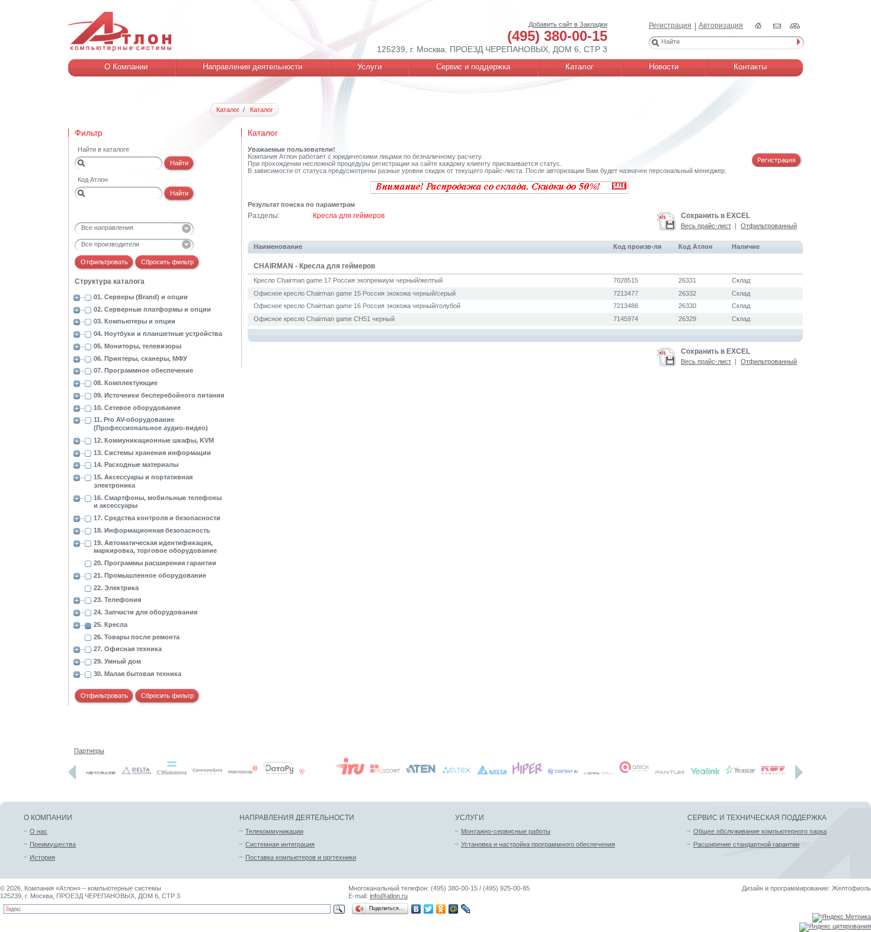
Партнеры (89, 750)
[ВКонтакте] (416, 909)
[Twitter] (428, 909)
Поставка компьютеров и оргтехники (300, 857)
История (42, 857)
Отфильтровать (104, 261)
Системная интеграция (280, 844)
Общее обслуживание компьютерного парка (760, 831)
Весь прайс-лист (706, 225)
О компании (48, 818)
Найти (179, 162)
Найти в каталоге (103, 149)
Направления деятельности (296, 818)
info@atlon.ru (389, 895)
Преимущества (53, 844)
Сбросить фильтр (167, 261)
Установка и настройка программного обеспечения (538, 844)
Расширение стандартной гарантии (746, 844)
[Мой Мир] (453, 909)
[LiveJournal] (466, 909)
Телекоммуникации (274, 831)
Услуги (469, 818)
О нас (38, 831)
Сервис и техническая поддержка (757, 818)
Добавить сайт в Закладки (568, 24)
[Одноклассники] (441, 909)
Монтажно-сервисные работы (505, 831)
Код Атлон (93, 179)
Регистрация (670, 25)
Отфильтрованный (769, 225)
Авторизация (721, 25)
